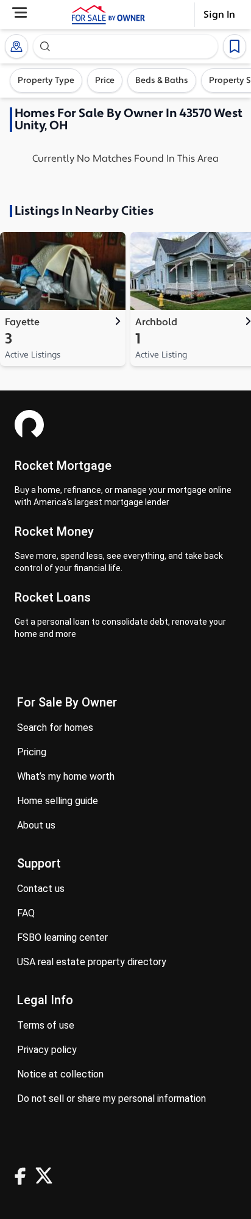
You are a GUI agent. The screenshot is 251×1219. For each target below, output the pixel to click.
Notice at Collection (60, 1074)
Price (105, 80)
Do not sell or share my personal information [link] (111, 1098)
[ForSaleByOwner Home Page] (108, 14)
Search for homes (55, 727)
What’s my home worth (66, 776)
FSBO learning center (62, 937)
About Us (36, 825)
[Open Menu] (19, 12)
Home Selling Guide (57, 801)
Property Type (46, 80)
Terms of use (45, 1025)
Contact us (41, 888)
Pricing (31, 752)
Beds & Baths (161, 80)
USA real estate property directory (91, 962)
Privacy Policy (47, 1049)
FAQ (26, 913)
